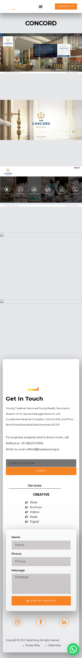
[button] (40, 6)
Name (16, 537)
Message (18, 570)
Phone (16, 554)
